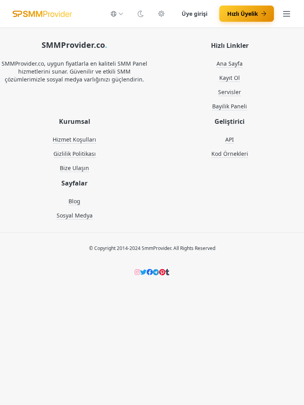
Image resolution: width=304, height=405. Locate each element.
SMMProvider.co (74, 45)
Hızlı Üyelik (242, 13)
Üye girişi (194, 13)
